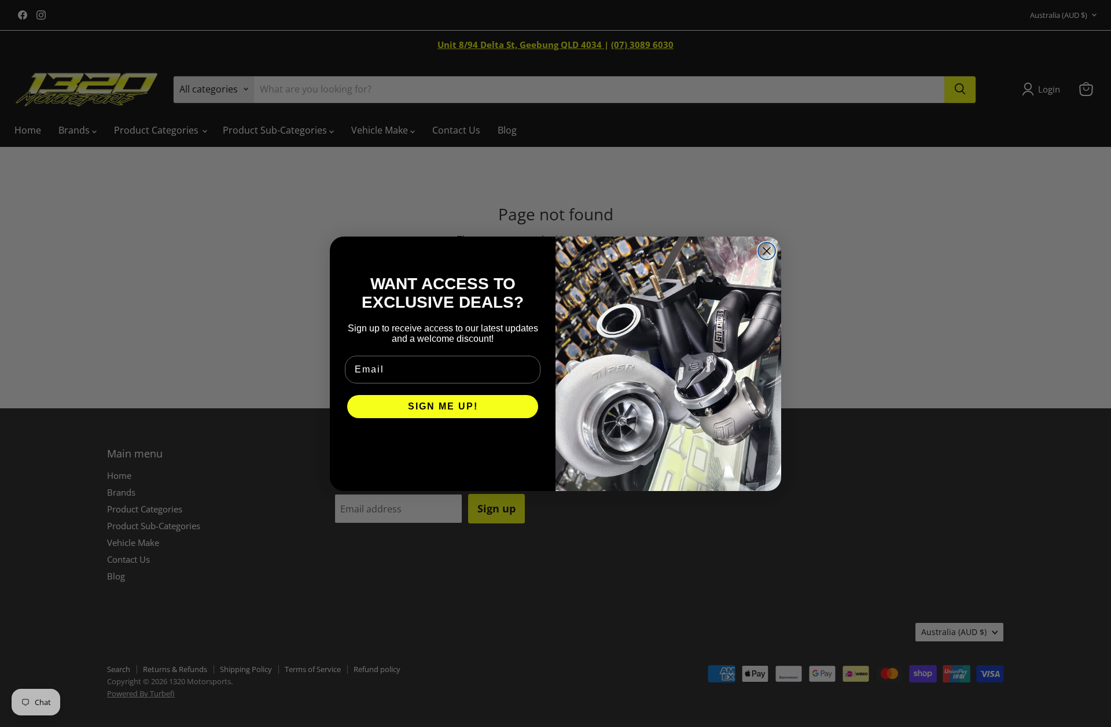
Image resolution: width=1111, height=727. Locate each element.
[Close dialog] (766, 251)
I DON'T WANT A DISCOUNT (443, 441)
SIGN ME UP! (443, 406)
